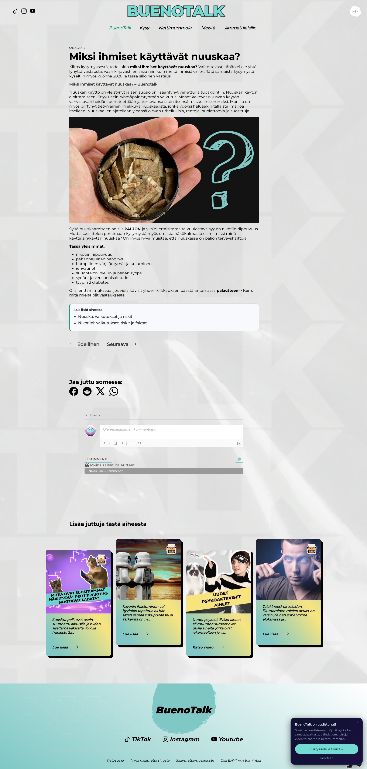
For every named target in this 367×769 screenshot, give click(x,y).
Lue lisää (60, 647)
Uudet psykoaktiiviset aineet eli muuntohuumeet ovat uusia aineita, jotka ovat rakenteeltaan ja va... (216, 626)
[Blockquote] (140, 443)
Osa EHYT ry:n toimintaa (240, 760)
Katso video (203, 647)
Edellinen (88, 344)
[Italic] (110, 443)
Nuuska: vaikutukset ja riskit (105, 316)
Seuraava (118, 344)
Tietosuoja (115, 760)
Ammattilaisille (240, 27)
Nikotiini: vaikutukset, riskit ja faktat (112, 323)
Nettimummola (175, 27)
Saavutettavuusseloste (195, 760)
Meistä (208, 27)
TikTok (141, 739)
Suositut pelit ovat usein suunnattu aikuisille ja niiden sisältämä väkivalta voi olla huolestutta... (76, 626)
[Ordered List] (128, 443)
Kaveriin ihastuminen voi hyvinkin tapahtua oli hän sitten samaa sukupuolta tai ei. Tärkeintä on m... (147, 613)
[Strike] (122, 443)
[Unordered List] (134, 443)
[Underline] (116, 443)
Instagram (184, 739)
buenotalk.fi (326, 757)
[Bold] (104, 443)
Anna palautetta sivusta (149, 760)
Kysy (144, 27)
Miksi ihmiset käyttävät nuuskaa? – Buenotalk (113, 84)
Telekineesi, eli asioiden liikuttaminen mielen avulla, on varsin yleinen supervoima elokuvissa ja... (289, 613)
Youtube (230, 739)
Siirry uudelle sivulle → (327, 749)
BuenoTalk (120, 27)
